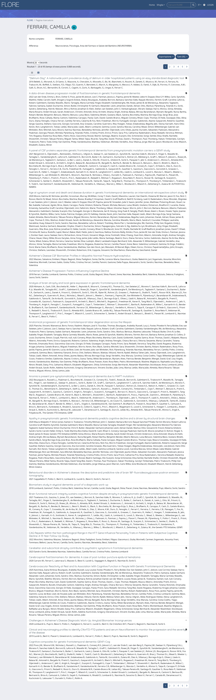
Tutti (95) (181, 56)
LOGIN (210, 5)
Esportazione (165, 56)
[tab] (32, 72)
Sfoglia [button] (160, 5)
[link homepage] (11, 5)
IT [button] (199, 5)
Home (152, 5)
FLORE (30, 20)
